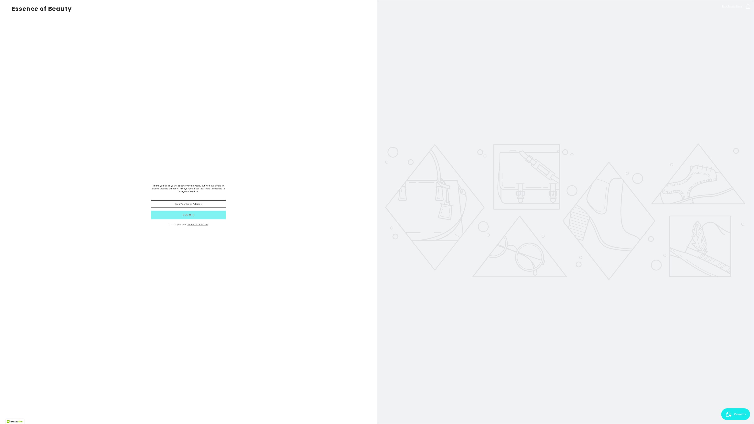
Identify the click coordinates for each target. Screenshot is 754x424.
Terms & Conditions (197, 224)
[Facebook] (183, 237)
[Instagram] (194, 237)
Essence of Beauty (42, 9)
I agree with (180, 224)
